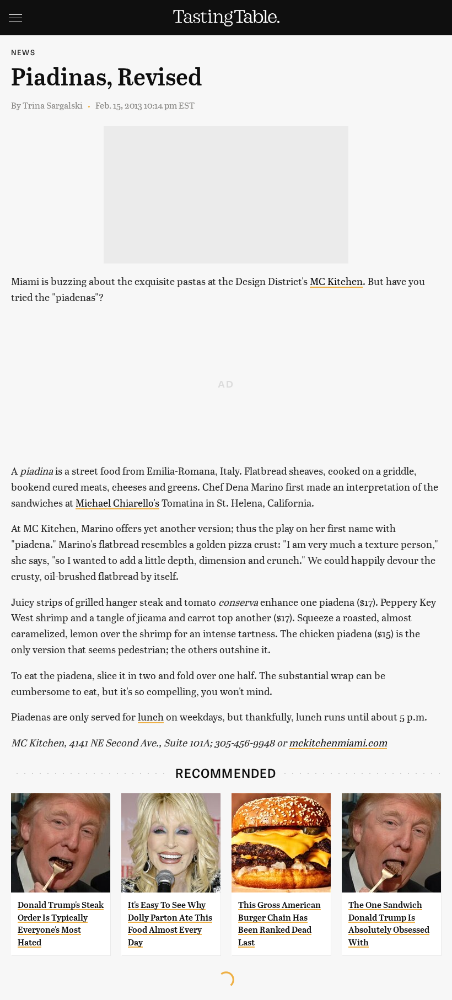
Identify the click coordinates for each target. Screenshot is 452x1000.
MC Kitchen (336, 281)
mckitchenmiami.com (338, 742)
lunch (151, 716)
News (23, 52)
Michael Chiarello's (117, 502)
